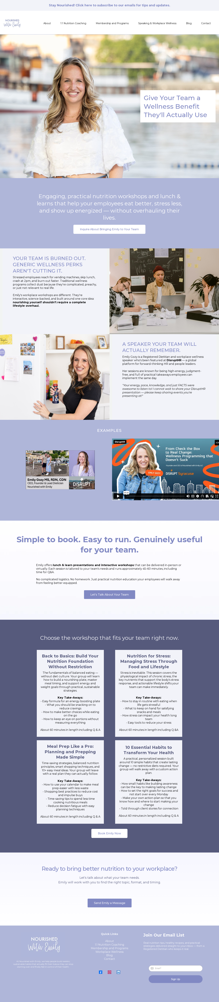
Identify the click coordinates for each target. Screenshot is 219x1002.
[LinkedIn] (118, 972)
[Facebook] (100, 972)
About (47, 23)
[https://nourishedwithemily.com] (12, 23)
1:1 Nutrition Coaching (73, 23)
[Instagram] (109, 972)
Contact (206, 23)
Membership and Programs (112, 23)
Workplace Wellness (109, 951)
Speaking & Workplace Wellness (157, 23)
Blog (189, 23)
